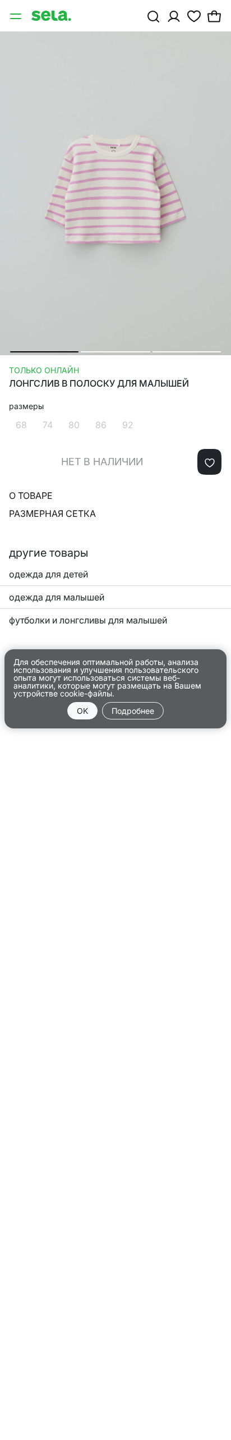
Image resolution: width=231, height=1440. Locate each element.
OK (82, 711)
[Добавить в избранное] (209, 461)
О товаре (31, 495)
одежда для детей (48, 574)
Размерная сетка (52, 513)
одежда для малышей (56, 597)
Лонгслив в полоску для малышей (99, 383)
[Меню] (17, 15)
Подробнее (133, 711)
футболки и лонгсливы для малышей (88, 620)
